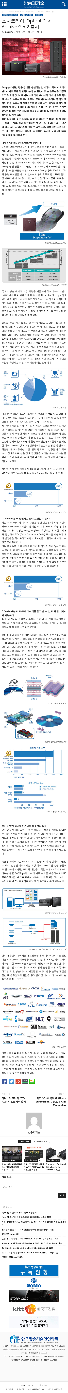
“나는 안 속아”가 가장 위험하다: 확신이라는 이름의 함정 (26, 1217)
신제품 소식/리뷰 (26, 15)
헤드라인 (39, 15)
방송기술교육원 (50, 1360)
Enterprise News (10, 15)
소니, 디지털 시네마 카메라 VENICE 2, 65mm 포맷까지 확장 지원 (30, 1252)
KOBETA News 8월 (10, 1234)
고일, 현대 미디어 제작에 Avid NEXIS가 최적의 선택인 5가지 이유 (12, 1167)
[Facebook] (33, 1365)
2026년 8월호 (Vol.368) (12, 1257)
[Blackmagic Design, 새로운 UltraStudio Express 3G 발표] (56, 1154)
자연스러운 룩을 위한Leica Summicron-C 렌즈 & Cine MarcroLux (51, 1101)
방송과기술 (8, 32)
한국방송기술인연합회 (20, 1360)
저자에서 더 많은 (40, 1141)
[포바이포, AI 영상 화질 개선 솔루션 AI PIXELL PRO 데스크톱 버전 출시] (34, 1154)
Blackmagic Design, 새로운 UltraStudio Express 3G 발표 (56, 1167)
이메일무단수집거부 (36, 1389)
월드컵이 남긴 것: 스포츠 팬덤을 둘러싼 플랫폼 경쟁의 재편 (28, 1229)
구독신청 (20, 1389)
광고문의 (9, 1389)
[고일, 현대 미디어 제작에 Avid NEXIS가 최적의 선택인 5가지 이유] (12, 1154)
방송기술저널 (36, 1360)
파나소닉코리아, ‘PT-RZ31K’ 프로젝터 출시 (14, 1099)
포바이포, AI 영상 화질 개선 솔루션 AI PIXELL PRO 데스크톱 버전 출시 (34, 1167)
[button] (63, 4)
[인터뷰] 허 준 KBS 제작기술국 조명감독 (19, 1212)
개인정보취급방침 (55, 1389)
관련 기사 (25, 1141)
